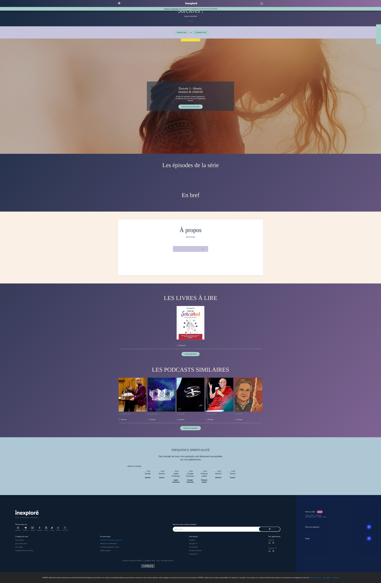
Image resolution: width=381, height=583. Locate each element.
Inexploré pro (193, 554)
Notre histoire (19, 540)
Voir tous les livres (190, 354)
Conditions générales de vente (109, 547)
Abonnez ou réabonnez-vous (173, 9)
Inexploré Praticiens (195, 550)
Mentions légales (105, 550)
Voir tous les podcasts (190, 428)
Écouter (124, 419)
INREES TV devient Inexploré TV (111, 540)
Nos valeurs (19, 547)
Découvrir (182, 345)
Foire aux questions (312, 527)
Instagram (18, 530)
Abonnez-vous (181, 32)
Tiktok (52, 530)
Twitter (46, 530)
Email (307, 539)
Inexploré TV (193, 543)
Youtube (32, 530)
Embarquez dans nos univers (24, 550)
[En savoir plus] (316, 577)
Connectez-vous (200, 32)
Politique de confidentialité (108, 543)
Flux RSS (65, 530)
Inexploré (192, 540)
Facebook (39, 530)
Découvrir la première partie (191, 106)
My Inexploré (193, 547)
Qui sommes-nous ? (21, 543)
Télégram (25, 530)
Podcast (58, 530)
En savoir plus (190, 258)
